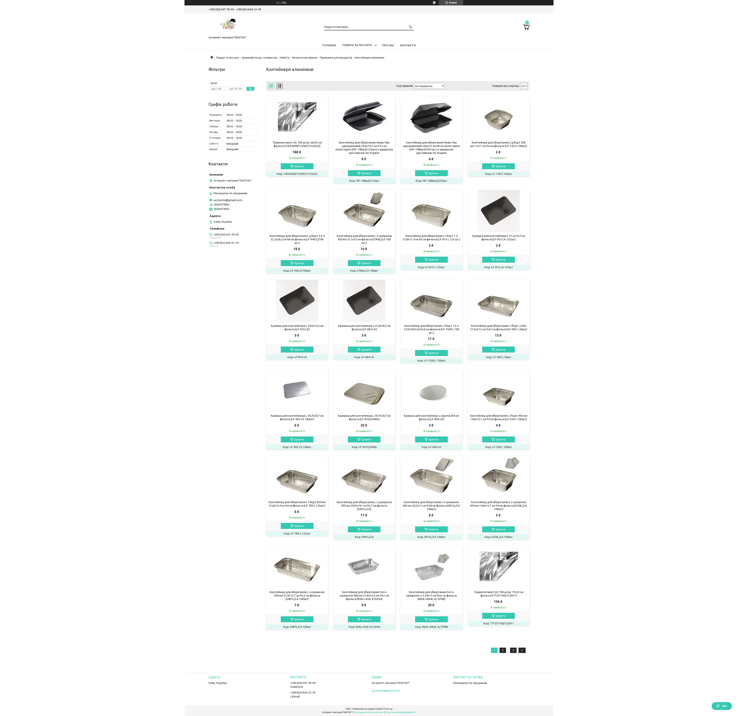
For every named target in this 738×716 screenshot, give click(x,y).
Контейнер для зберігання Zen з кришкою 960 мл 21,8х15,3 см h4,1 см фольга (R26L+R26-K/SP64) (364, 595)
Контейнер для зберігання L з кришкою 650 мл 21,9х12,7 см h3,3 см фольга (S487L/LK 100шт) (297, 595)
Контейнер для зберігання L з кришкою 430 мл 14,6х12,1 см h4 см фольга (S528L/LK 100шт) (498, 505)
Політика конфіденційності (400, 712)
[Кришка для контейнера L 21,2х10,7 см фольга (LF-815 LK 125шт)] (498, 211)
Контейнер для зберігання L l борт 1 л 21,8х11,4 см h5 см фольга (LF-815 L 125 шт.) (431, 237)
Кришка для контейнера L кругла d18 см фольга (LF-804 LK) (431, 417)
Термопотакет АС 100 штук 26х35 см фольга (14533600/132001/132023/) (297, 144)
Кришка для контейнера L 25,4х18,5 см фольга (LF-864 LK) (364, 327)
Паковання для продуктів (336, 57)
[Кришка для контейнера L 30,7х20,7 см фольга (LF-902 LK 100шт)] (297, 391)
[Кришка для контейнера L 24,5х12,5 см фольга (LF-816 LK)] (297, 301)
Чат (724, 706)
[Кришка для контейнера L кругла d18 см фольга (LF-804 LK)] (431, 391)
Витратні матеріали (304, 57)
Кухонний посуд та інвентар (259, 57)
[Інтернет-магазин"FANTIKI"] (228, 23)
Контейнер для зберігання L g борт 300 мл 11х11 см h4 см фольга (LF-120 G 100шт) (498, 144)
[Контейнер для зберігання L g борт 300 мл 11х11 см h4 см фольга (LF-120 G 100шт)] (498, 118)
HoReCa (284, 57)
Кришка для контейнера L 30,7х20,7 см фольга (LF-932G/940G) (364, 417)
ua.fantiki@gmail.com (228, 200)
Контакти (408, 45)
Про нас (388, 45)
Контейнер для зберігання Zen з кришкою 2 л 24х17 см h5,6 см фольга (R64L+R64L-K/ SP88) (431, 595)
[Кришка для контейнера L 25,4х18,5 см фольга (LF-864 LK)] (364, 301)
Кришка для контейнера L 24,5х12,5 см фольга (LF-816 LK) (297, 327)
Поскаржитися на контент (369, 712)
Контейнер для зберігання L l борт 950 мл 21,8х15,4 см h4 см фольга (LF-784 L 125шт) (297, 503)
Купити (299, 166)
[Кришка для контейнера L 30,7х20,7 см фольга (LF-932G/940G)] (364, 391)
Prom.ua (387, 709)
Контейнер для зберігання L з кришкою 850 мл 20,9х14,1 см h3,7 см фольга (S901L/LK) (364, 505)
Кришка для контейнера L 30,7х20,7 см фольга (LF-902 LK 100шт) (297, 417)
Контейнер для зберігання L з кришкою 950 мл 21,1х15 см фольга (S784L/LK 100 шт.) (364, 239)
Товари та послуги (357, 45)
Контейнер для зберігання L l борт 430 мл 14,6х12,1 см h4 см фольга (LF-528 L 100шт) (498, 417)
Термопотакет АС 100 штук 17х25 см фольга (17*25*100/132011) (498, 593)
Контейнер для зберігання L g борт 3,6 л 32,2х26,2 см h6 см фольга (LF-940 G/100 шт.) (297, 239)
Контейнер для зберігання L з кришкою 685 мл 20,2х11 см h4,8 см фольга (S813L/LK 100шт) (431, 505)
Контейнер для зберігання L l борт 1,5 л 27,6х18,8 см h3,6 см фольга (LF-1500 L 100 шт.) (431, 329)
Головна (329, 45)
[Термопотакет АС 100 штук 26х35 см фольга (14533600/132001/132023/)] (297, 118)
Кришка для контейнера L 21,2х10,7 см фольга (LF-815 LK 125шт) (498, 237)
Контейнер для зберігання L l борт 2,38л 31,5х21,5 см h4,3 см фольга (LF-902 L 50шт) (498, 327)
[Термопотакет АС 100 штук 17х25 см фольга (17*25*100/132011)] (498, 567)
